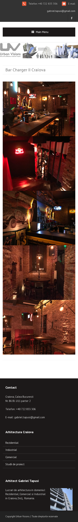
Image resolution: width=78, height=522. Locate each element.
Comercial (11, 457)
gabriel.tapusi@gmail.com (61, 11)
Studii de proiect (14, 464)
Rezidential (12, 442)
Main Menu (42, 32)
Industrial (11, 450)
